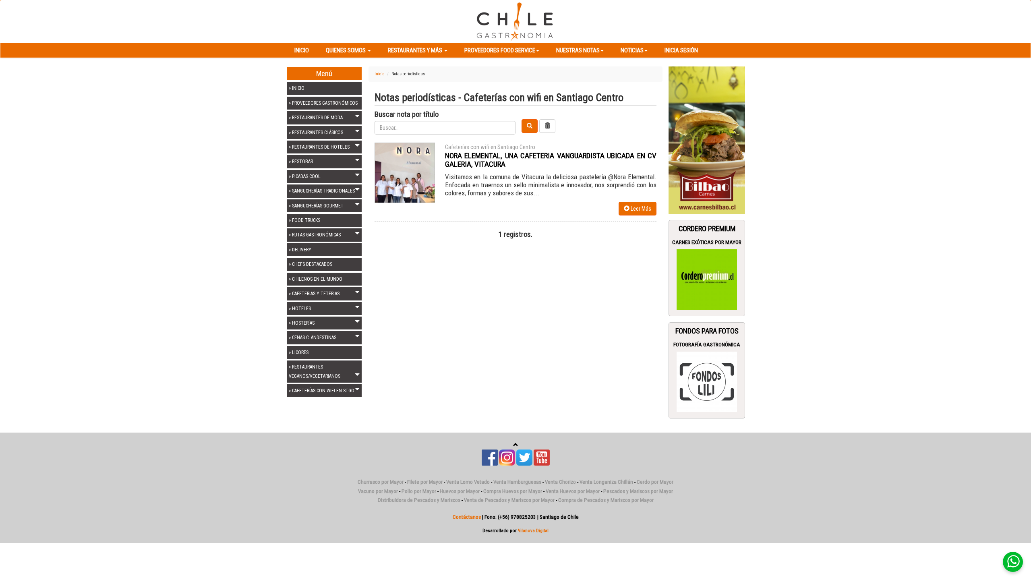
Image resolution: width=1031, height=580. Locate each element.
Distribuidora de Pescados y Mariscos (419, 500)
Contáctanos (467, 517)
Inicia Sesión (681, 50)
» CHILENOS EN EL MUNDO (315, 279)
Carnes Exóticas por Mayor (706, 242)
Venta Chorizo (560, 482)
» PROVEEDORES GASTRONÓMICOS (323, 103)
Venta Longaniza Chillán (606, 482)
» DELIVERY (300, 250)
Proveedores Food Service (499, 50)
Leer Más (640, 208)
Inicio (301, 50)
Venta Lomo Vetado (468, 482)
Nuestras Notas (578, 50)
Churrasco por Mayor (381, 482)
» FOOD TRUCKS (304, 220)
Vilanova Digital (533, 530)
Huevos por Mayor (460, 491)
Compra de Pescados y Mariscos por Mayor (606, 500)
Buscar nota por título (407, 114)
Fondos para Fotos (707, 331)
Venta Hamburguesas (517, 482)
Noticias (632, 50)
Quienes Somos (346, 50)
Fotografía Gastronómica (706, 345)
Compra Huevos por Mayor (512, 491)
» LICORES (298, 352)
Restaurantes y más (415, 50)
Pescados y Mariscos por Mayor (638, 491)
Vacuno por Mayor (378, 491)
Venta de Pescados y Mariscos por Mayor (509, 500)
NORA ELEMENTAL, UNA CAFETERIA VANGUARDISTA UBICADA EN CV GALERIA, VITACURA (550, 160)
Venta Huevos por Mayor (573, 491)
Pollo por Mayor (419, 491)
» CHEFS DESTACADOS (310, 264)
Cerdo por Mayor (655, 482)
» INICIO (296, 88)
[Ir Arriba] (515, 445)
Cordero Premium (707, 228)
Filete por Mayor (425, 482)
